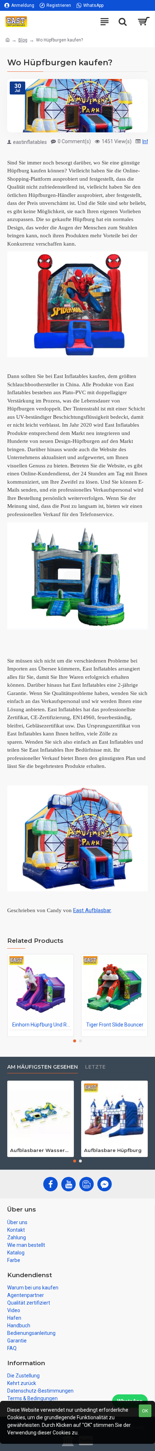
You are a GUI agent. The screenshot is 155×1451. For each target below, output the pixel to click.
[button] (74, 1040)
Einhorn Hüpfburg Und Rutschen (42, 1025)
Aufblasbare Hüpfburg (113, 1150)
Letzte (95, 1067)
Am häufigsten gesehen (42, 1067)
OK (145, 1410)
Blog (22, 40)
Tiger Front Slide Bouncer (114, 1025)
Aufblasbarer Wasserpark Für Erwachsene (40, 1150)
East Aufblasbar (92, 910)
